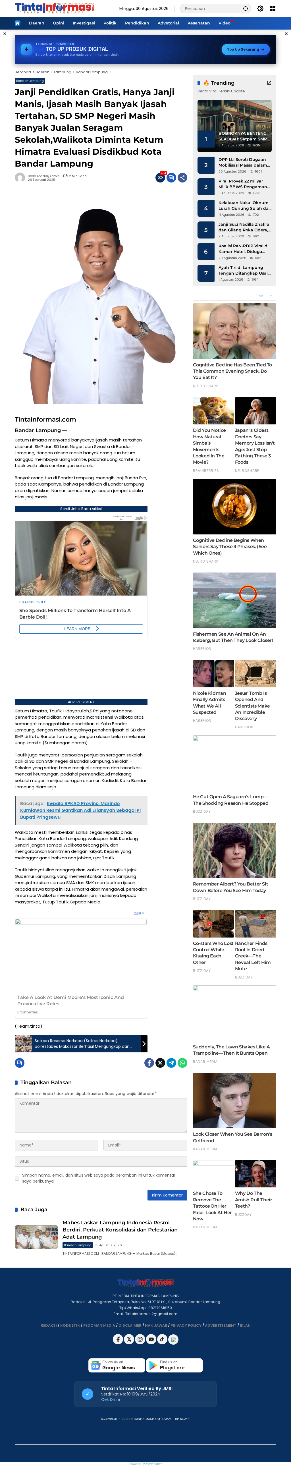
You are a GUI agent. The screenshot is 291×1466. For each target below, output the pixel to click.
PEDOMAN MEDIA (99, 1325)
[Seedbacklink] (173, 1339)
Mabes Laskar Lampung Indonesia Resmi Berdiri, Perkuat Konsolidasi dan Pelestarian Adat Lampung (120, 1230)
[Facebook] (149, 1063)
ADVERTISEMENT (220, 1325)
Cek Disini (110, 1399)
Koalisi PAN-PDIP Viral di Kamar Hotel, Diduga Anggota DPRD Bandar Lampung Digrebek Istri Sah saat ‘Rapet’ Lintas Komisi (244, 248)
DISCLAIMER (130, 1325)
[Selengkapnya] (269, 82)
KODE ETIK (70, 1325)
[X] (129, 1343)
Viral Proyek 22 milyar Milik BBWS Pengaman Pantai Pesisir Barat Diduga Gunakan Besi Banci (243, 184)
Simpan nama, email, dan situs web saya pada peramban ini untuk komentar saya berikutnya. (98, 1178)
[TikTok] (162, 1343)
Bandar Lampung (30, 80)
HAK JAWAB (156, 1325)
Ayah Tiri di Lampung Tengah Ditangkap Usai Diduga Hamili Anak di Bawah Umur (243, 270)
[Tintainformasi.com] (54, 8)
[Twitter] (160, 1063)
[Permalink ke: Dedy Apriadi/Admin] (21, 178)
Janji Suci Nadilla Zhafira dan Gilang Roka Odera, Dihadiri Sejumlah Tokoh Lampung (244, 227)
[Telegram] (171, 1063)
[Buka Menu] (272, 8)
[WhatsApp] (182, 1063)
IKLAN (245, 1325)
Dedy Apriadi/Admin (44, 176)
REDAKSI (49, 1325)
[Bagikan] (182, 178)
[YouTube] (151, 1343)
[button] (245, 8)
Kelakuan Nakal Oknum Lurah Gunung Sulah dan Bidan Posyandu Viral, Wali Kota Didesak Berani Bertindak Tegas (245, 205)
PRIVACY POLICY (186, 1325)
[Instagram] (140, 1343)
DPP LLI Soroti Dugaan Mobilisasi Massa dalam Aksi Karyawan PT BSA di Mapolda (244, 162)
